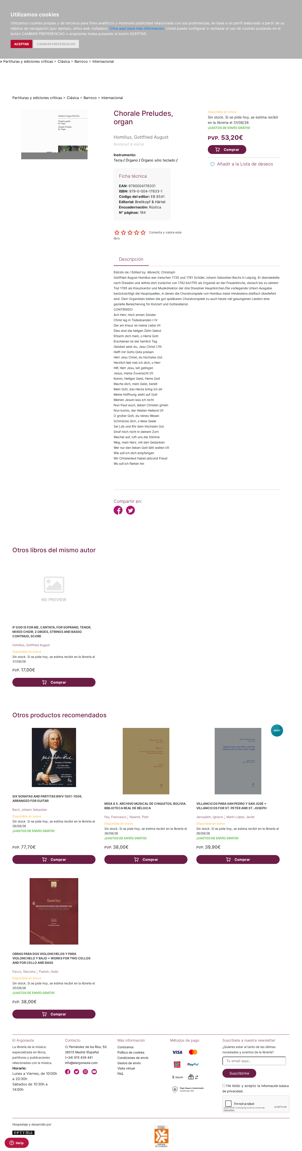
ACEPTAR (21, 44)
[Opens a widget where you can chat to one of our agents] (16, 1143)
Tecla (118, 160)
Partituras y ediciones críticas (28, 61)
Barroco (81, 61)
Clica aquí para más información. (137, 28)
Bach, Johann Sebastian (29, 809)
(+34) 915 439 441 (79, 1057)
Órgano (132, 160)
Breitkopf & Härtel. (129, 144)
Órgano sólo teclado (158, 160)
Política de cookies (130, 1052)
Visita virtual (126, 1068)
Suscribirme (239, 1073)
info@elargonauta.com (81, 1063)
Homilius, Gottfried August (31, 645)
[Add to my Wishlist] (212, 164)
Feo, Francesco (115, 817)
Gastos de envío (129, 1063)
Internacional (103, 61)
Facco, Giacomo (24, 971)
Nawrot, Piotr (139, 817)
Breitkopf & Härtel (150, 202)
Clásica (64, 61)
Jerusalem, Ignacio (210, 817)
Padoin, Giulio (48, 971)
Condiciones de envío (132, 1058)
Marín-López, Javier (240, 817)
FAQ (120, 1073)
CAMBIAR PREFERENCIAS (56, 44)
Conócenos (125, 1047)
